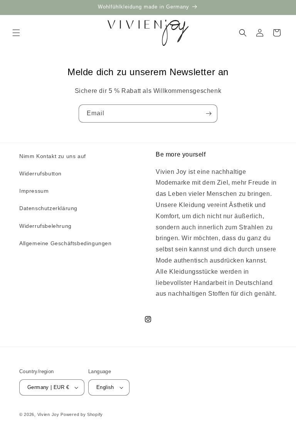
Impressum (34, 191)
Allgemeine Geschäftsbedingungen (65, 243)
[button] (16, 32)
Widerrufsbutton (40, 173)
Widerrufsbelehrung (45, 226)
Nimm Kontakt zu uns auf (52, 156)
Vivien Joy (48, 414)
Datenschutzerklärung (48, 208)
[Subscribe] (208, 113)
